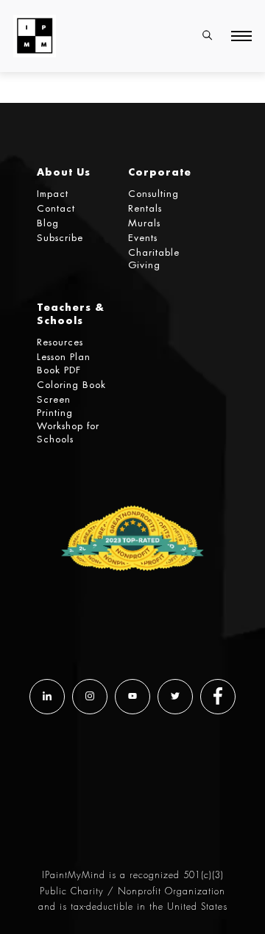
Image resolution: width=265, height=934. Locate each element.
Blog (48, 223)
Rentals (145, 208)
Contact (56, 208)
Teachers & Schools (71, 313)
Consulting (153, 193)
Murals (144, 223)
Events (143, 237)
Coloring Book (71, 384)
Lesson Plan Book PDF (64, 363)
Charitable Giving (154, 259)
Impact (52, 193)
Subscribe (60, 237)
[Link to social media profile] (47, 696)
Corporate (159, 171)
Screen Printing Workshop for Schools (68, 419)
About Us (64, 171)
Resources (60, 342)
